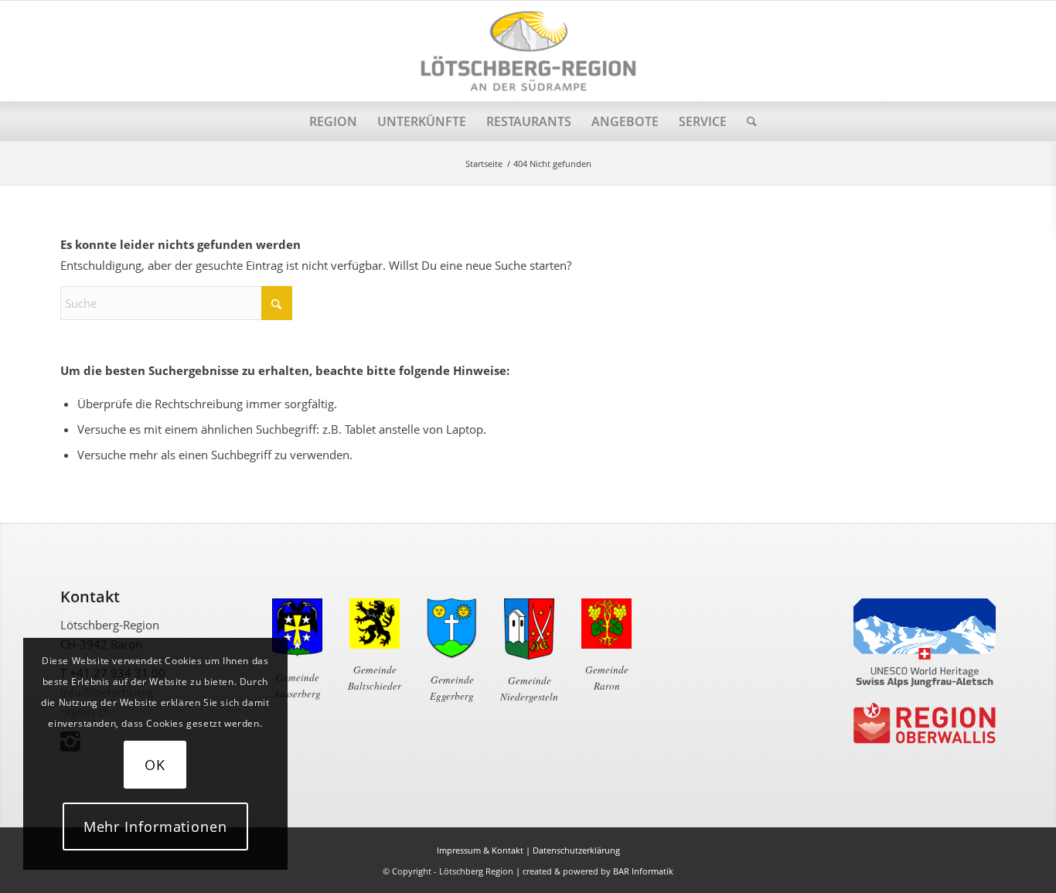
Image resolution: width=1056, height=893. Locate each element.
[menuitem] (333, 121)
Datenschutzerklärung (576, 850)
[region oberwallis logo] (924, 724)
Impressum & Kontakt (480, 850)
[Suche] (747, 121)
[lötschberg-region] (528, 51)
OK (155, 764)
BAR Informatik (643, 871)
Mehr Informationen (155, 826)
